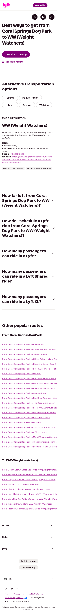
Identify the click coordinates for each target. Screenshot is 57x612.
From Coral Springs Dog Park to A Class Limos (24, 432)
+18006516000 (17, 154)
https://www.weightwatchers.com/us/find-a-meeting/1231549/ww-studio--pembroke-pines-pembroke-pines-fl (27, 159)
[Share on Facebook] (43, 17)
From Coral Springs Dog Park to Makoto (21, 373)
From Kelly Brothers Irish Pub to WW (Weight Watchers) (29, 474)
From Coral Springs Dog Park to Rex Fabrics (23, 344)
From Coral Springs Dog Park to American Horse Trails (28, 388)
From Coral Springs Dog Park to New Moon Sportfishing (29, 412)
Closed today (10, 145)
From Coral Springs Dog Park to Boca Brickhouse (26, 417)
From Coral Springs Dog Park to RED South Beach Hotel (29, 378)
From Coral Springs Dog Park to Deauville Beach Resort (29, 364)
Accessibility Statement (33, 594)
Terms (7, 594)
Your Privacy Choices (14, 598)
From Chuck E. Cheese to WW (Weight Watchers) (26, 489)
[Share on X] (35, 17)
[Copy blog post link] (52, 17)
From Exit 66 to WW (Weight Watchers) (21, 484)
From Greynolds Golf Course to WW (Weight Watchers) (29, 479)
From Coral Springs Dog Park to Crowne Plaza (24, 393)
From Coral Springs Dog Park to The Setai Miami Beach (28, 403)
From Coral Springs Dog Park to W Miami (21, 422)
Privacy (17, 594)
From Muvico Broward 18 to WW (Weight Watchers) (27, 503)
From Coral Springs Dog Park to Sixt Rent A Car (24, 354)
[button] (53, 5)
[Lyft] (6, 5)
